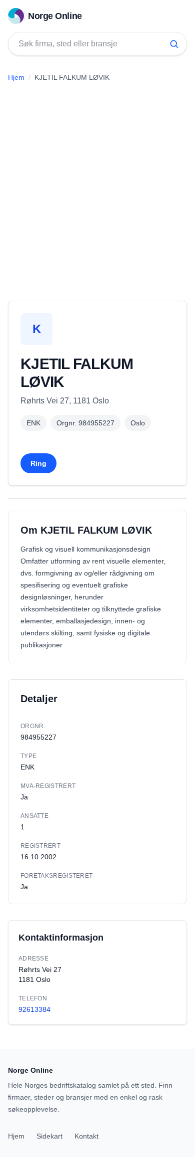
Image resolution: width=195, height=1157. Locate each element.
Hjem (16, 77)
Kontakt (86, 1136)
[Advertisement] (97, 187)
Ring (38, 463)
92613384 (34, 1009)
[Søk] (174, 44)
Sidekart (49, 1136)
